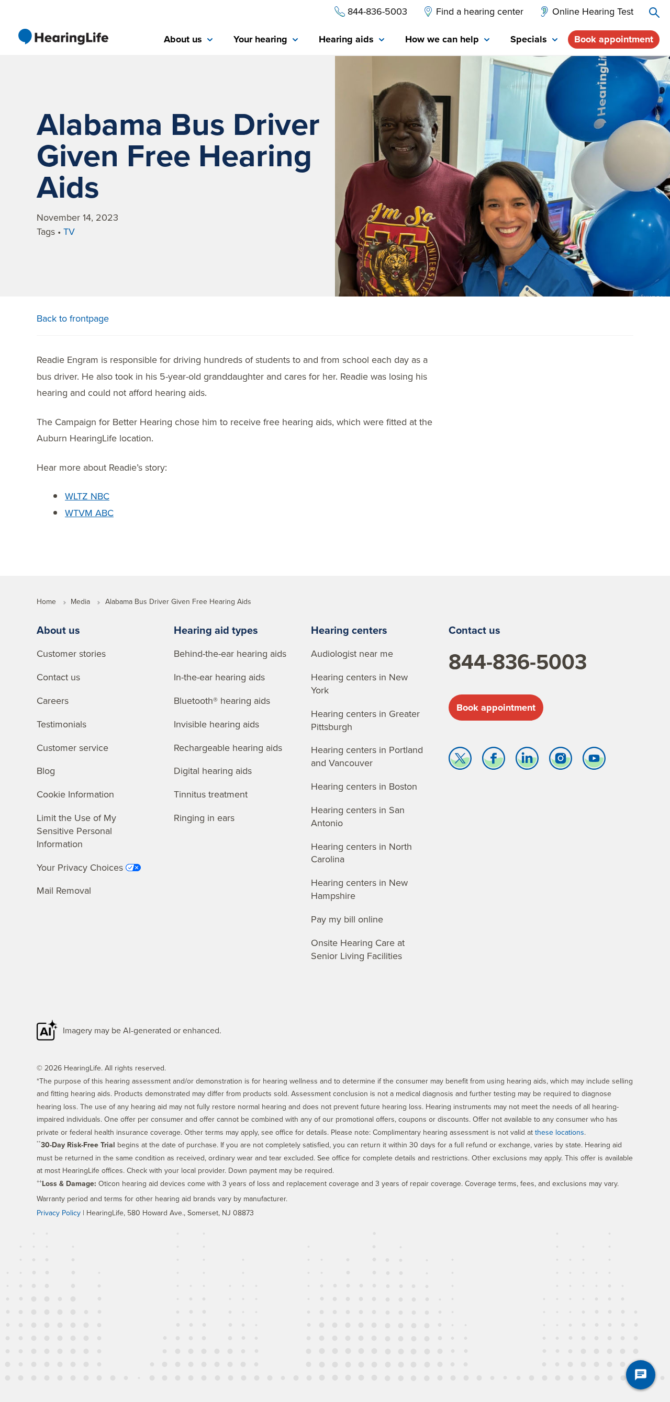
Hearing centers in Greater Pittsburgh (365, 720)
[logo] (62, 36)
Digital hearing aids (213, 770)
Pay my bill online (347, 919)
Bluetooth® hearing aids (222, 700)
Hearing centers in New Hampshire (359, 889)
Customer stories (71, 653)
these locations (559, 1132)
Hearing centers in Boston (364, 786)
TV (69, 231)
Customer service (72, 747)
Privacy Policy (59, 1212)
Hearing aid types (216, 629)
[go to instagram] (560, 761)
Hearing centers (349, 629)
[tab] (188, 40)
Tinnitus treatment (211, 794)
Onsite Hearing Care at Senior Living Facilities (358, 949)
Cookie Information (75, 794)
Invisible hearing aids (216, 724)
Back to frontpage (73, 318)
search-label (654, 12)
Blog (46, 770)
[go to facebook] (493, 761)
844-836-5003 (518, 661)
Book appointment (613, 39)
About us (58, 629)
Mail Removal (64, 890)
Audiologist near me (352, 653)
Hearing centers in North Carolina (361, 853)
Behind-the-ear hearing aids (230, 653)
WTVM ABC (89, 512)
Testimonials (61, 724)
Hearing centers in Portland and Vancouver (367, 756)
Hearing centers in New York (359, 683)
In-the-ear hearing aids (219, 676)
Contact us (58, 676)
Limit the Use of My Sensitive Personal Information (76, 830)
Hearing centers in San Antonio (358, 816)
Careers (53, 700)
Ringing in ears (204, 817)
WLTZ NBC (87, 496)
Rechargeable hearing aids (228, 747)
